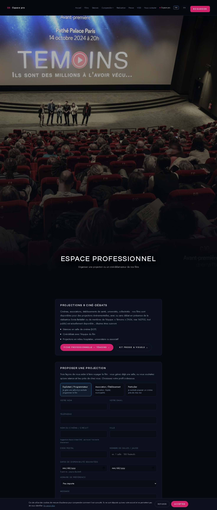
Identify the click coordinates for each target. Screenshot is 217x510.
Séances (95, 7)
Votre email (116, 400)
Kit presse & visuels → (133, 347)
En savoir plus (49, 505)
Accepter (179, 504)
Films (86, 7)
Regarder (200, 9)
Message (65, 491)
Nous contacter (150, 7)
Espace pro (165, 7)
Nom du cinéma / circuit (74, 428)
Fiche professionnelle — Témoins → (87, 347)
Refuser (162, 504)
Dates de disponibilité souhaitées (79, 462)
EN (184, 8)
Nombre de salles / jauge (124, 448)
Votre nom (66, 400)
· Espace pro (16, 7)
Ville (112, 428)
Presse (131, 7)
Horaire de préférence (73, 477)
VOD (139, 7)
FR (176, 8)
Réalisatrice (121, 7)
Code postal (67, 448)
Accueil (78, 7)
